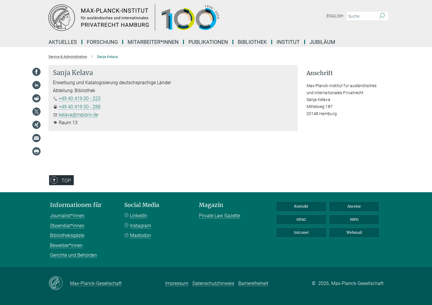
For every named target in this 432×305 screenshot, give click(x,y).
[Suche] (382, 16)
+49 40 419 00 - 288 (80, 107)
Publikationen (208, 42)
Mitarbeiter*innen (153, 42)
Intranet (301, 232)
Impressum (176, 283)
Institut (288, 42)
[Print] (36, 151)
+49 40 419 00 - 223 (80, 98)
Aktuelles (62, 42)
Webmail (354, 232)
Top (66, 180)
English (334, 16)
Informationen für (76, 205)
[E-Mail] (36, 138)
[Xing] (36, 124)
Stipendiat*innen (67, 225)
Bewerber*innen (66, 245)
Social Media (141, 205)
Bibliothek (252, 42)
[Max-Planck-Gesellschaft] (59, 283)
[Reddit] (36, 98)
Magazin (211, 205)
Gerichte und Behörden (73, 255)
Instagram (140, 225)
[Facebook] (36, 71)
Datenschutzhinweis (213, 283)
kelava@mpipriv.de (78, 114)
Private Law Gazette (219, 215)
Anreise (354, 206)
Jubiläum (322, 42)
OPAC (301, 219)
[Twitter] (36, 111)
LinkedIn (138, 215)
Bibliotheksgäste (67, 235)
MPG (354, 219)
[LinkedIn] (36, 85)
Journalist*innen (67, 215)
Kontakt (301, 206)
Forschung (102, 42)
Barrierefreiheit (253, 283)
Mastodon (140, 235)
